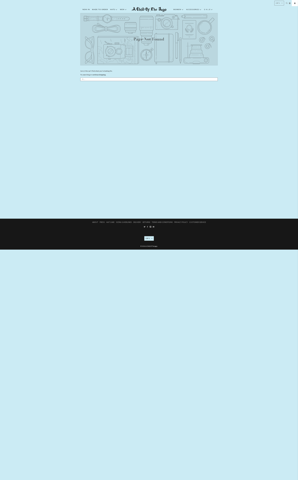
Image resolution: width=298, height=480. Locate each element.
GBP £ (278, 3)
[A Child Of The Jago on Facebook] (147, 227)
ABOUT (95, 222)
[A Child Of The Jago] (149, 9)
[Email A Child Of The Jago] (153, 227)
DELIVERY (137, 222)
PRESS (102, 222)
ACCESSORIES (192, 9)
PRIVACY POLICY (181, 222)
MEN (122, 9)
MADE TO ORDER (100, 9)
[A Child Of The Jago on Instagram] (150, 227)
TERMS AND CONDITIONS (162, 222)
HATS (112, 9)
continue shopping (99, 75)
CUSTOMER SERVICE (197, 222)
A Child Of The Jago (151, 246)
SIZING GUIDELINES (124, 222)
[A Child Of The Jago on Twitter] (145, 227)
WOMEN (177, 9)
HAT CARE (110, 222)
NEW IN (86, 9)
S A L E (207, 9)
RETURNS (146, 222)
